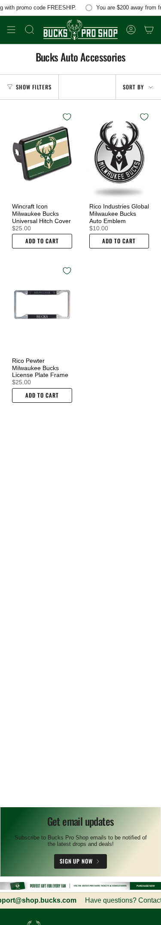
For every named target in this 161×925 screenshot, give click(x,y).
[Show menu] (11, 30)
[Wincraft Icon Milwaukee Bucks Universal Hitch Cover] (42, 152)
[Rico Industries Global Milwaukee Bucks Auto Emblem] (119, 152)
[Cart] (149, 30)
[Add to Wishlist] (67, 117)
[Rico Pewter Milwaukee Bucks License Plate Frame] (42, 306)
